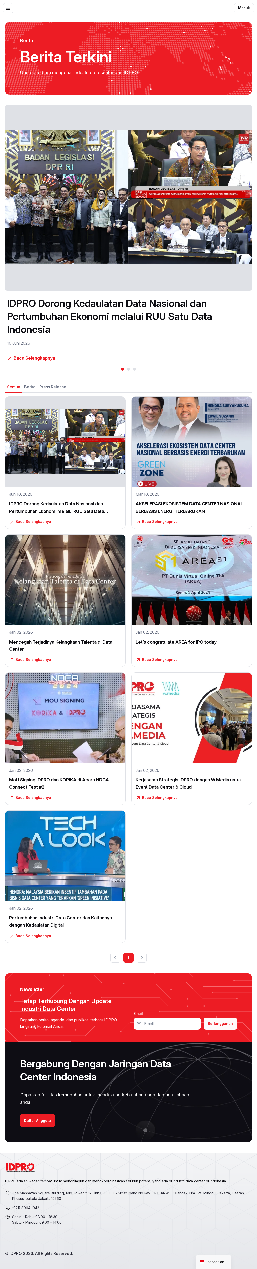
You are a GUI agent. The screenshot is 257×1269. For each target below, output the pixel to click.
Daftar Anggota (37, 1120)
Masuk (244, 8)
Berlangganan (220, 1023)
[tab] (13, 387)
